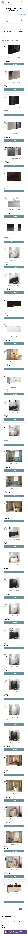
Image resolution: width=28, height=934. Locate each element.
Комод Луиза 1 (14, 793)
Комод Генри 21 (14, 564)
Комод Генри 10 (14, 260)
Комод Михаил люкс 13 (14, 209)
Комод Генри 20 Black (14, 412)
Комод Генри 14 (14, 615)
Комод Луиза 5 (14, 844)
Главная (3, 4)
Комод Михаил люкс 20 (14, 133)
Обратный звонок (7, 918)
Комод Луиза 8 (14, 514)
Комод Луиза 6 (14, 869)
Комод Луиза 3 (14, 768)
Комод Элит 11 (14, 336)
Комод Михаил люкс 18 (14, 234)
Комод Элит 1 (14, 387)
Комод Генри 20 (14, 438)
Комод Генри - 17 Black (14, 742)
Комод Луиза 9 (14, 488)
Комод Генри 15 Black (14, 641)
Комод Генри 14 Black (14, 590)
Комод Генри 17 (14, 717)
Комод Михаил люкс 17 (14, 158)
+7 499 (6, 916)
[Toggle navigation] (25, 2)
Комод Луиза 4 (14, 818)
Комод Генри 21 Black (14, 539)
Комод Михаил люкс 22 (14, 82)
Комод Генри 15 (14, 666)
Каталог (8, 4)
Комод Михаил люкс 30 (14, 108)
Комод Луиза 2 (14, 463)
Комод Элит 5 (14, 184)
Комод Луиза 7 (14, 361)
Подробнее (14, 64)
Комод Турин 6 (14, 895)
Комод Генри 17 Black (14, 691)
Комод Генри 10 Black (14, 285)
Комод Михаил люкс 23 (14, 57)
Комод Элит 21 (14, 311)
